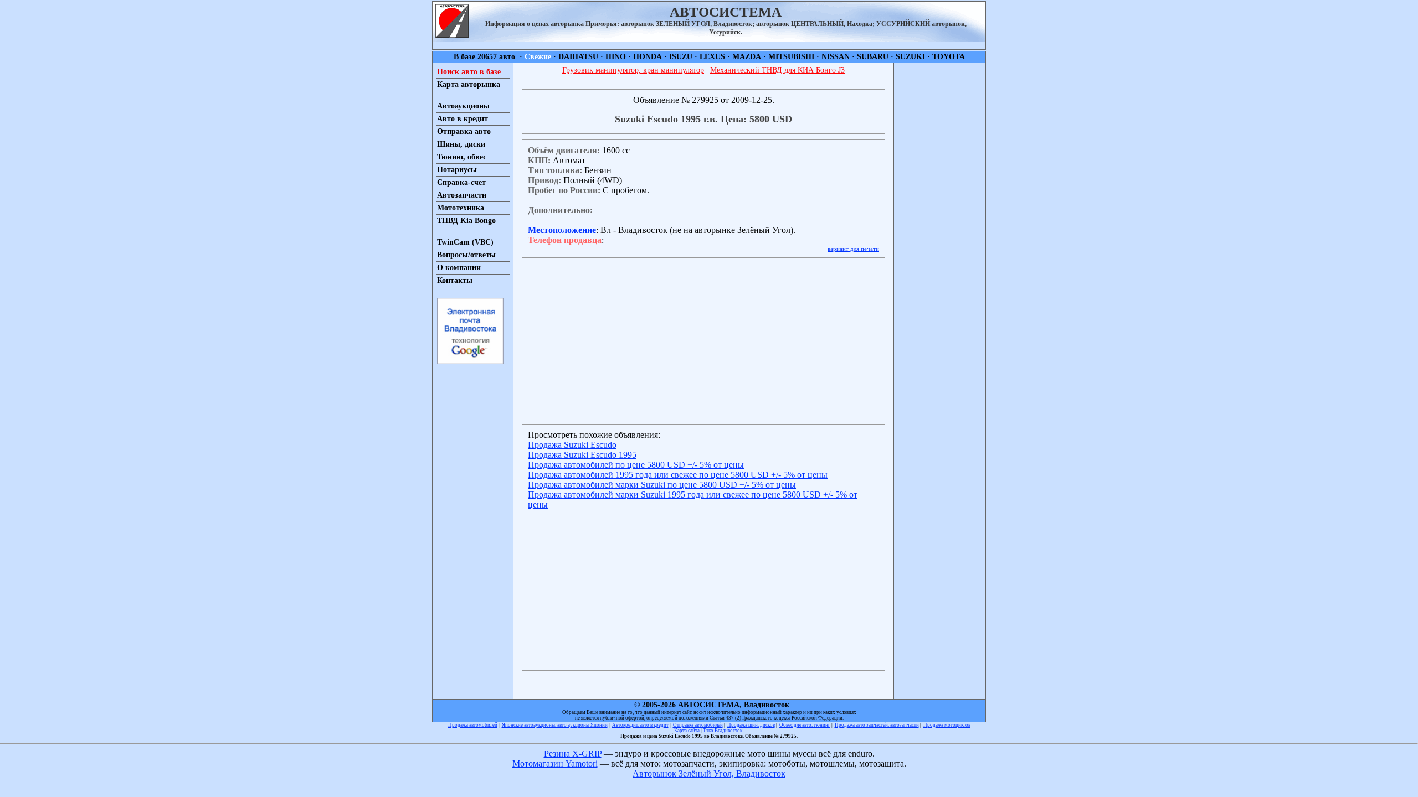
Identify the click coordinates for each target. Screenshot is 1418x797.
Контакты (454, 280)
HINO (615, 57)
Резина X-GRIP (573, 753)
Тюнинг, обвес (461, 157)
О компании (459, 267)
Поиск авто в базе (469, 72)
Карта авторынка (468, 84)
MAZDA (746, 57)
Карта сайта (687, 730)
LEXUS (712, 57)
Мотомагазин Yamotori (555, 763)
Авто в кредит (462, 119)
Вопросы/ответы (466, 255)
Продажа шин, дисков (751, 725)
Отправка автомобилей (698, 725)
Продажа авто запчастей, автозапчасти (877, 725)
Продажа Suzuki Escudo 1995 (582, 454)
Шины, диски (461, 144)
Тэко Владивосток (722, 730)
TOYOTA (948, 57)
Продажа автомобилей (472, 725)
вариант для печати (853, 248)
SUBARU (872, 57)
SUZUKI (910, 57)
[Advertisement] (939, 229)
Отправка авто (464, 131)
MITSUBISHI (791, 57)
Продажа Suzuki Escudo (572, 444)
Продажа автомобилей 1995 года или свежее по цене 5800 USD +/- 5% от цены (678, 474)
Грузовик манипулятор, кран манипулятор (633, 70)
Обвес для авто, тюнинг (804, 725)
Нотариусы (457, 169)
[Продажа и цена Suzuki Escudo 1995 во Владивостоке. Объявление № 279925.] (452, 34)
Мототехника (460, 208)
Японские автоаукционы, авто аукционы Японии (555, 725)
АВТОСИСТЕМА (708, 705)
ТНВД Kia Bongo (466, 220)
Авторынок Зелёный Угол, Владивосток (709, 773)
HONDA (647, 57)
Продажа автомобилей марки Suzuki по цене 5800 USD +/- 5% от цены (662, 484)
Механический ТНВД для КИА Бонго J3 (777, 70)
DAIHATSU (578, 57)
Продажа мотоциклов (946, 725)
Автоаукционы (463, 106)
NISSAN (835, 57)
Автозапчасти (461, 195)
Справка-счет (461, 182)
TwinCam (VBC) (465, 242)
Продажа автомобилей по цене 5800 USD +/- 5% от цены (636, 464)
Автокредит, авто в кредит (640, 725)
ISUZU (680, 57)
